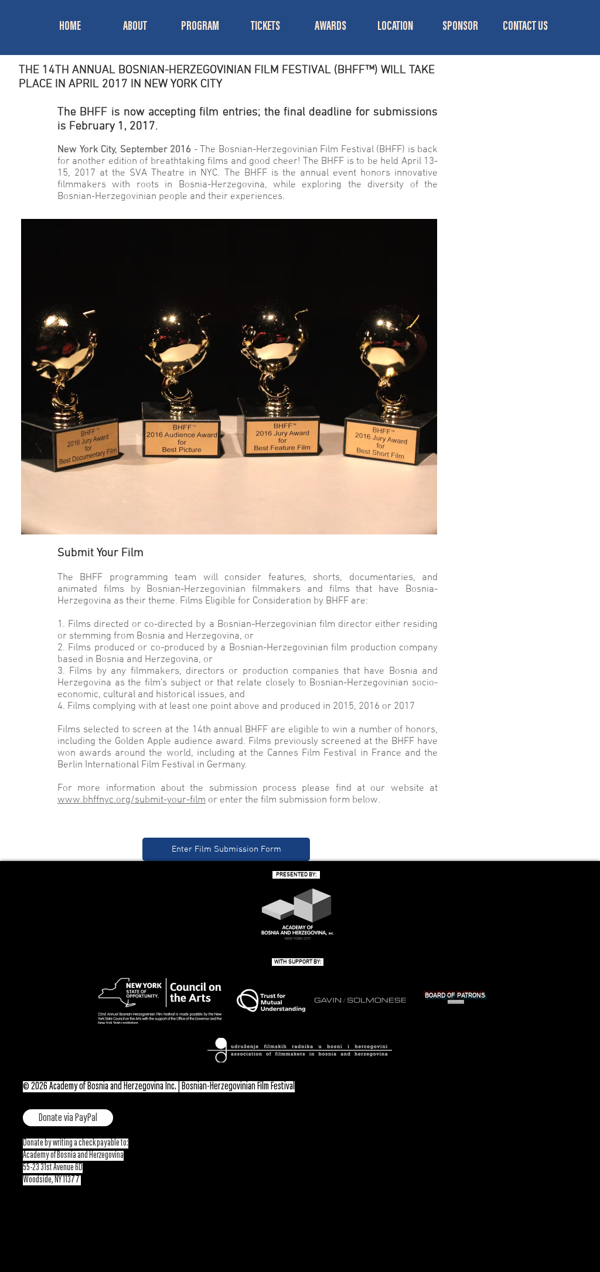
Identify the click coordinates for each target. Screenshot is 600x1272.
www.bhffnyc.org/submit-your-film (131, 800)
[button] (135, 27)
